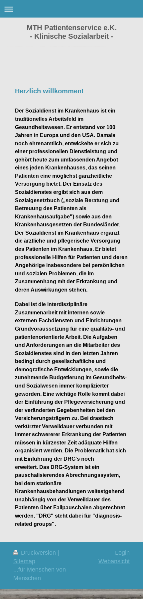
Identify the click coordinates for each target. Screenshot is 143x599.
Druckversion (38, 552)
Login (122, 552)
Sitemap (24, 561)
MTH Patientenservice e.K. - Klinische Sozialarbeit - (72, 31)
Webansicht (114, 561)
